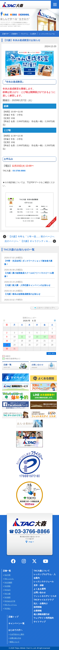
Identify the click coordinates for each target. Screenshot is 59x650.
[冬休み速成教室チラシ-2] (29, 208)
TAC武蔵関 (8, 582)
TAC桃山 (7, 608)
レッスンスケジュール (47, 34)
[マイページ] (15, 382)
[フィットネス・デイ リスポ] (43, 418)
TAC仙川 (7, 590)
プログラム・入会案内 (28, 34)
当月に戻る (51, 353)
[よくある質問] (43, 382)
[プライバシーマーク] (29, 478)
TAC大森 (7, 593)
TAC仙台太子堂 (9, 601)
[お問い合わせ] (43, 370)
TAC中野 (7, 575)
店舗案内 (14, 34)
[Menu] (55, 4)
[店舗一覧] (15, 370)
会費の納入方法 (15, 638)
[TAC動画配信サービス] (15, 391)
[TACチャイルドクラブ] (15, 418)
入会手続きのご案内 (17, 634)
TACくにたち (9, 579)
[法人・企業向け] (29, 428)
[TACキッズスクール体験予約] (15, 400)
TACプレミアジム (10, 605)
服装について (14, 642)
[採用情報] (29, 447)
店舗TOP (5, 34)
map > (31, 542)
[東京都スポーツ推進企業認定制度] (29, 508)
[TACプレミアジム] (43, 409)
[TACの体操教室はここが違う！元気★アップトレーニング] (43, 391)
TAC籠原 (7, 597)
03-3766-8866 (19, 170)
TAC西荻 (7, 586)
